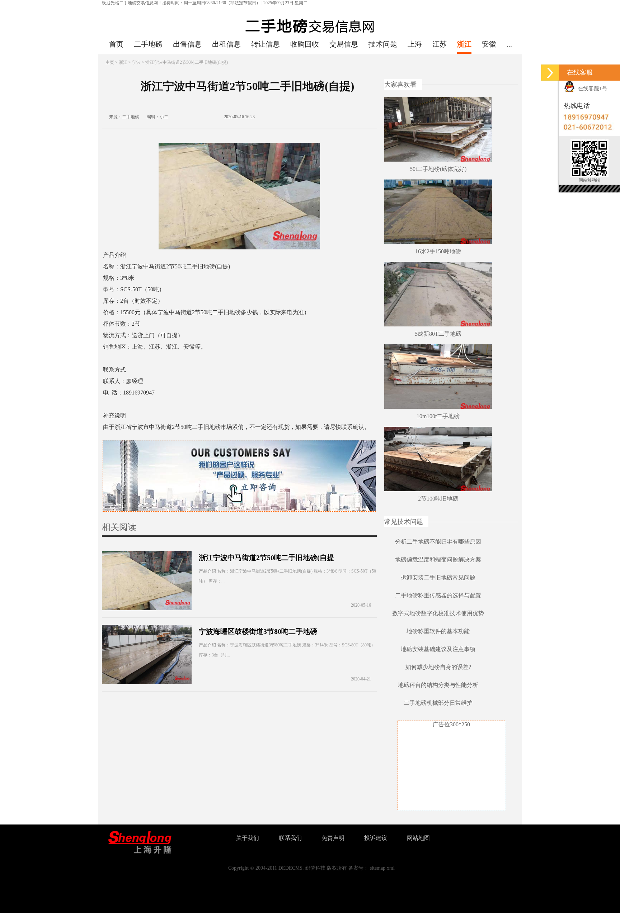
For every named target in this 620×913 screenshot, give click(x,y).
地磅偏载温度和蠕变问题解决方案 (438, 559)
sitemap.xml (382, 868)
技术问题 (382, 44)
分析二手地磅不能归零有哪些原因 (438, 542)
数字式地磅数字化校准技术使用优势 (438, 613)
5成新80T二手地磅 (438, 334)
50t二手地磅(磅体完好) (438, 169)
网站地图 (418, 838)
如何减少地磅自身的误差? (438, 667)
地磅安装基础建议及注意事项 (438, 649)
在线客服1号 (591, 88)
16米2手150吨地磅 (438, 251)
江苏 (439, 44)
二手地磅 (148, 44)
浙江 (464, 44)
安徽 (489, 44)
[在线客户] (550, 72)
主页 (109, 62)
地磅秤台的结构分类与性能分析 (438, 685)
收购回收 (304, 44)
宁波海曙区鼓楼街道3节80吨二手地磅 (258, 631)
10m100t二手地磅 (438, 416)
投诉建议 (375, 838)
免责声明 (332, 838)
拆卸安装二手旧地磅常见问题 (438, 577)
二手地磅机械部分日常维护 (438, 703)
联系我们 (290, 838)
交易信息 (343, 44)
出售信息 (187, 44)
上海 (415, 44)
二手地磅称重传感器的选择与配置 (438, 595)
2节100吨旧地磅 (438, 499)
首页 (116, 44)
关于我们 (247, 838)
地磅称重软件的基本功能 (438, 631)
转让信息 (265, 44)
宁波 (136, 62)
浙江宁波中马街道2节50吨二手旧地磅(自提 (266, 557)
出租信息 (226, 44)
